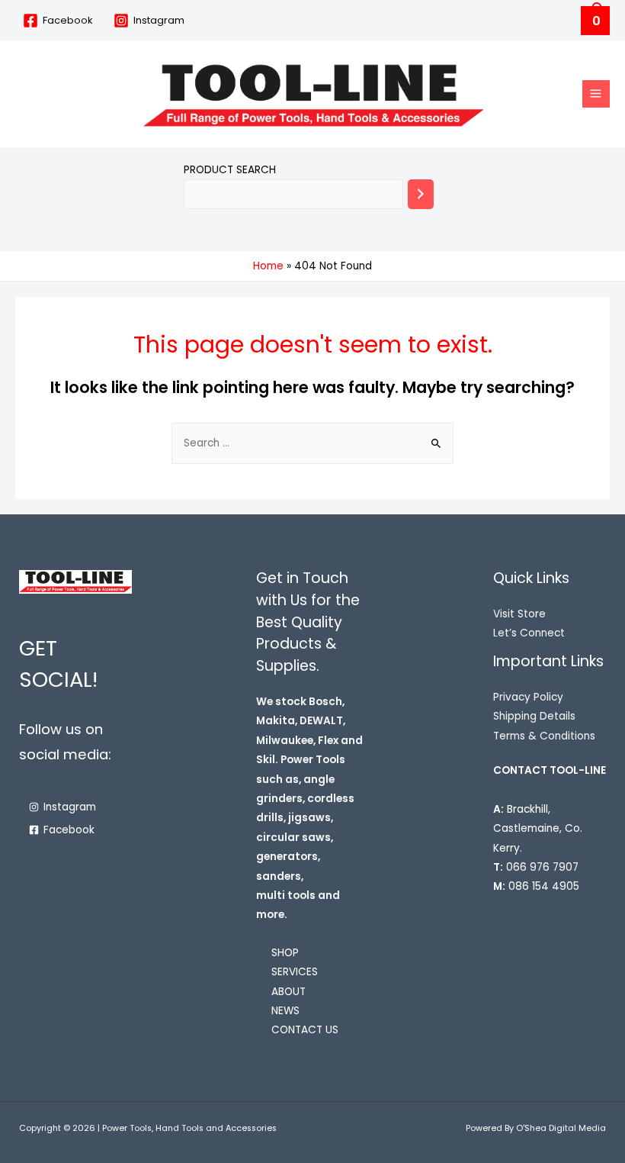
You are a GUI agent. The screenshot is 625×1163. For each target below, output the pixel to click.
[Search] (421, 194)
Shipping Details (534, 716)
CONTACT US (304, 1030)
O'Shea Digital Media (561, 1128)
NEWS (285, 1011)
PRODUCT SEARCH (230, 170)
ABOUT (288, 991)
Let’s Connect (529, 633)
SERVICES (294, 972)
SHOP (285, 953)
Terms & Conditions (544, 736)
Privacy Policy (528, 697)
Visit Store (519, 614)
